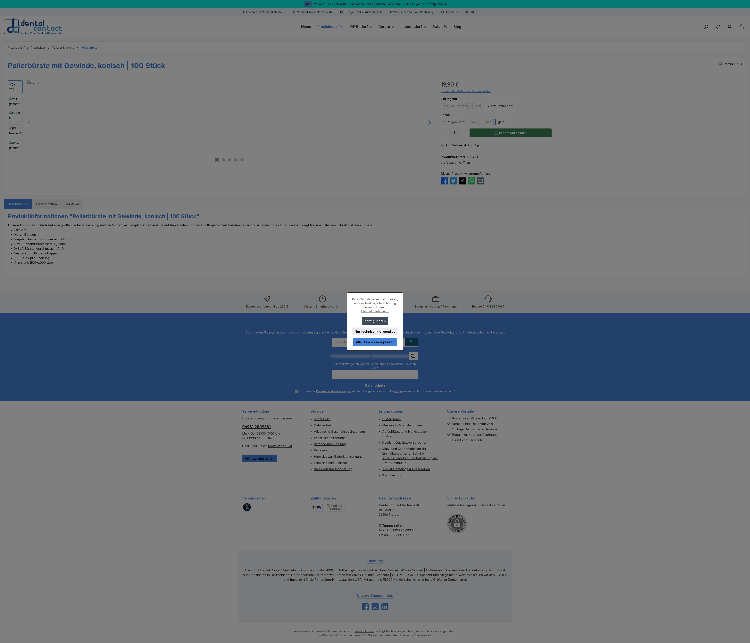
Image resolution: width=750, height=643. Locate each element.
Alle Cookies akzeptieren (375, 342)
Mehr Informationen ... (375, 311)
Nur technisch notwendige (375, 331)
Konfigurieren (375, 321)
